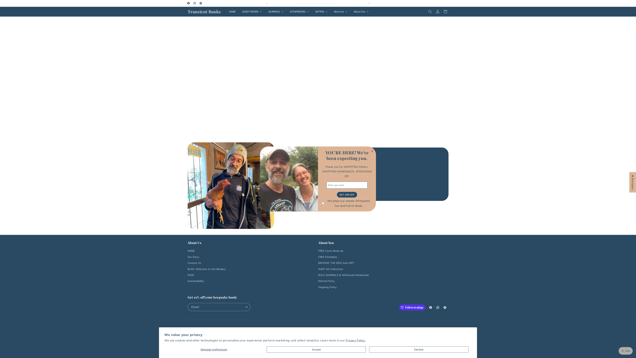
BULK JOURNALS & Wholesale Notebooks (343, 275)
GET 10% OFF (347, 194)
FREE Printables (327, 257)
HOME (191, 250)
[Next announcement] (369, 3)
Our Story (193, 257)
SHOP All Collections (330, 269)
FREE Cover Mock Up (330, 250)
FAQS (191, 275)
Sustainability (196, 281)
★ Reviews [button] (633, 182)
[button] (430, 11)
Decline (419, 349)
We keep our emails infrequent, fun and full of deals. (348, 203)
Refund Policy (326, 281)
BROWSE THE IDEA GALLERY (336, 263)
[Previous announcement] (266, 3)
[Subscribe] (246, 307)
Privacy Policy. (355, 340)
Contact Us (194, 263)
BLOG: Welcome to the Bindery (207, 269)
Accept (316, 349)
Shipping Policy (327, 287)
